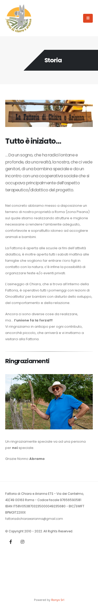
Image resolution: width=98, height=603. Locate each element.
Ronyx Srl (57, 600)
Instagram (22, 542)
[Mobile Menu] (88, 18)
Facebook (11, 542)
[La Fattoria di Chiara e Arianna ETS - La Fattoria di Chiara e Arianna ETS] (18, 18)
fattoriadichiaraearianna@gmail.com (34, 519)
